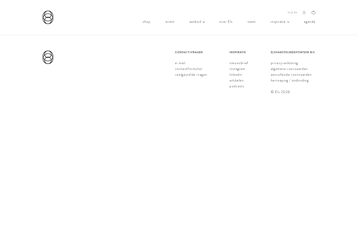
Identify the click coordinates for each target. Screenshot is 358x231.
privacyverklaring (284, 63)
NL (289, 12)
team (252, 21)
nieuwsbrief (239, 63)
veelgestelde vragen (191, 74)
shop (146, 21)
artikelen (237, 80)
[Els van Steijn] (48, 17)
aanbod (195, 21)
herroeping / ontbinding (290, 80)
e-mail (180, 63)
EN (296, 12)
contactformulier (189, 68)
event (170, 21)
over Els (226, 21)
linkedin (236, 74)
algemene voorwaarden (289, 68)
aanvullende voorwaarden (291, 74)
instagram (237, 68)
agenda (309, 21)
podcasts (237, 86)
